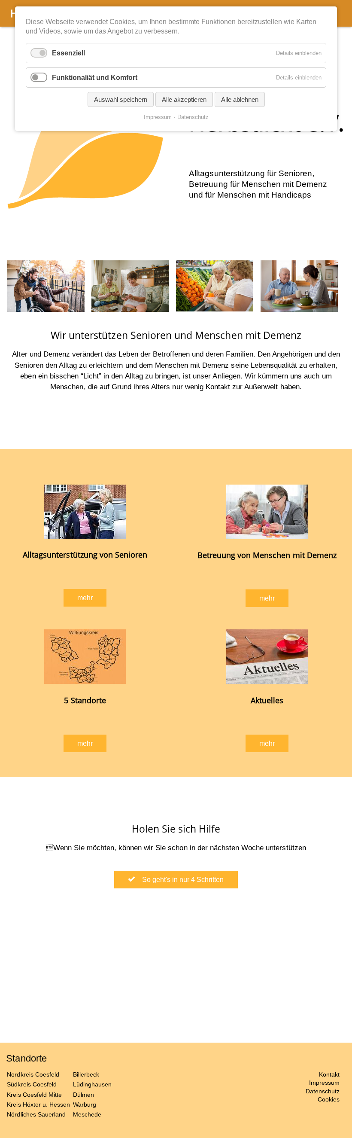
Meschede (87, 1114)
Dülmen (83, 1094)
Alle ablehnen (239, 99)
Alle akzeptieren (184, 99)
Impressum (324, 1082)
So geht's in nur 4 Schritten (180, 879)
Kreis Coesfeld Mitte (34, 1094)
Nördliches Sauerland (36, 1114)
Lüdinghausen (92, 1084)
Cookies (329, 1099)
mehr (85, 597)
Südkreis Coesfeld (32, 1084)
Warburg (84, 1104)
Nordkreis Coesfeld (33, 1074)
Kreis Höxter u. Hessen (38, 1104)
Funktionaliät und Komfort (94, 77)
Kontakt (329, 1074)
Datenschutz (323, 1091)
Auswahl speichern (120, 99)
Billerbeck (86, 1074)
